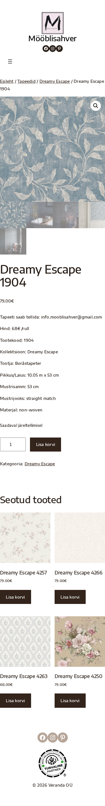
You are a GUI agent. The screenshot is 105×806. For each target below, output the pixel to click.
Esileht (7, 81)
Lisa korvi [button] (15, 596)
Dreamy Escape (54, 81)
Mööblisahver (52, 38)
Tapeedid (26, 81)
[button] (96, 106)
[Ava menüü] (10, 61)
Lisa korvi (45, 444)
